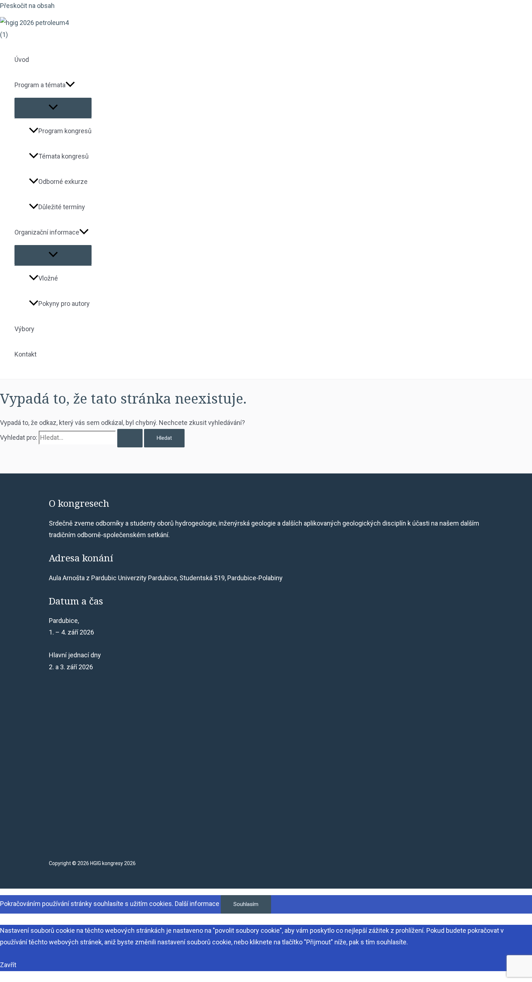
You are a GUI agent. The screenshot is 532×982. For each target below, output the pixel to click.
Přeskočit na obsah (27, 5)
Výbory (24, 329)
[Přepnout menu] (53, 108)
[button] (70, 85)
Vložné (48, 278)
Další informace (197, 903)
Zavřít (8, 965)
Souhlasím (245, 904)
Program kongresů (65, 131)
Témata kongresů (63, 156)
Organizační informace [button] (46, 232)
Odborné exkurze (63, 181)
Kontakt (25, 354)
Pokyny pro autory (64, 303)
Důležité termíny (61, 207)
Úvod (21, 59)
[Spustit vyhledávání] (130, 438)
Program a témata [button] (40, 85)
